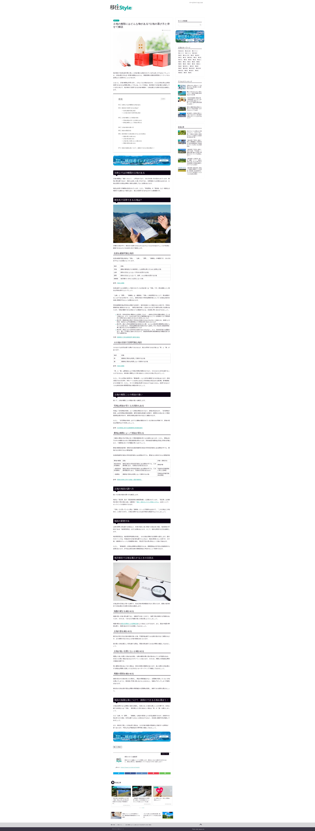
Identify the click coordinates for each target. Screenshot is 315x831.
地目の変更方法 (126, 130)
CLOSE (163, 98)
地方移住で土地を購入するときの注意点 (134, 134)
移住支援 (199, 68)
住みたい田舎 (186, 55)
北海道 (198, 55)
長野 (186, 72)
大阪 (200, 57)
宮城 (186, 59)
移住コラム (116, 20)
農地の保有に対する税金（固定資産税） (129, 479)
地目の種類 (120, 283)
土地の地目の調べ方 (128, 127)
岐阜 (180, 61)
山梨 (195, 59)
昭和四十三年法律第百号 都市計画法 (128, 337)
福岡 (197, 66)
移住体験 (186, 68)
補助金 (181, 72)
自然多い (192, 70)
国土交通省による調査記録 (129, 623)
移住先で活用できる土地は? (130, 108)
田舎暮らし (186, 66)
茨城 (197, 70)
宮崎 (190, 59)
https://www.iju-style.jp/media (130, 767)
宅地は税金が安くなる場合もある (132, 120)
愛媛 (198, 61)
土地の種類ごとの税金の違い (130, 117)
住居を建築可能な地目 (129, 110)
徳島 (194, 61)
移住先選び (192, 68)
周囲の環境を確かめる (129, 143)
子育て (181, 59)
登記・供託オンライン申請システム (148, 502)
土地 (185, 57)
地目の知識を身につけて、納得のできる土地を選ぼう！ (138, 148)
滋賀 (180, 66)
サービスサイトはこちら (196, 2)
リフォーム (189, 53)
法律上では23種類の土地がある (131, 104)
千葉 (180, 57)
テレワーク (182, 53)
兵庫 (193, 55)
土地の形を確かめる (128, 138)
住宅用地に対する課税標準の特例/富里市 (129, 428)
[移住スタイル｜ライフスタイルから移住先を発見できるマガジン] (121, 10)
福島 (180, 68)
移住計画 (181, 70)
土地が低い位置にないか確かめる (132, 141)
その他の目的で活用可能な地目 (132, 113)
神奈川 (192, 66)
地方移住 (190, 57)
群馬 (187, 70)
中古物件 (195, 53)
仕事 (180, 55)
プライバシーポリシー (117, 829)
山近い (200, 59)
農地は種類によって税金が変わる (132, 122)
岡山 (185, 61)
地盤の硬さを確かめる (129, 136)
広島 (189, 61)
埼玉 (196, 57)
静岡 (190, 72)
